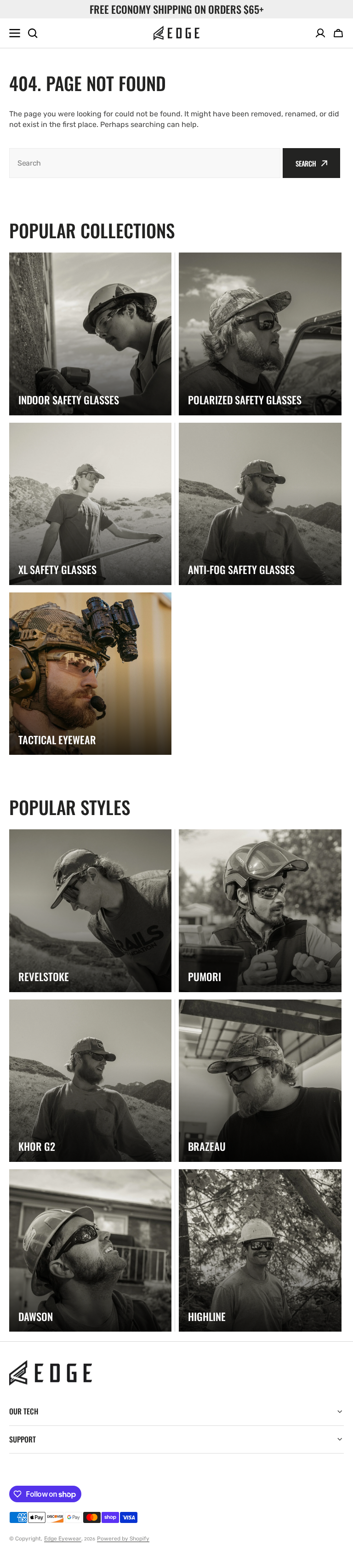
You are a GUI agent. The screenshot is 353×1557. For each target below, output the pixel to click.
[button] (338, 33)
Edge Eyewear (62, 1538)
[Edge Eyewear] (176, 33)
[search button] (32, 33)
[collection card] (90, 334)
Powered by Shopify (123, 1538)
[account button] (320, 33)
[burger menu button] (14, 33)
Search (306, 163)
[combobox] (144, 163)
